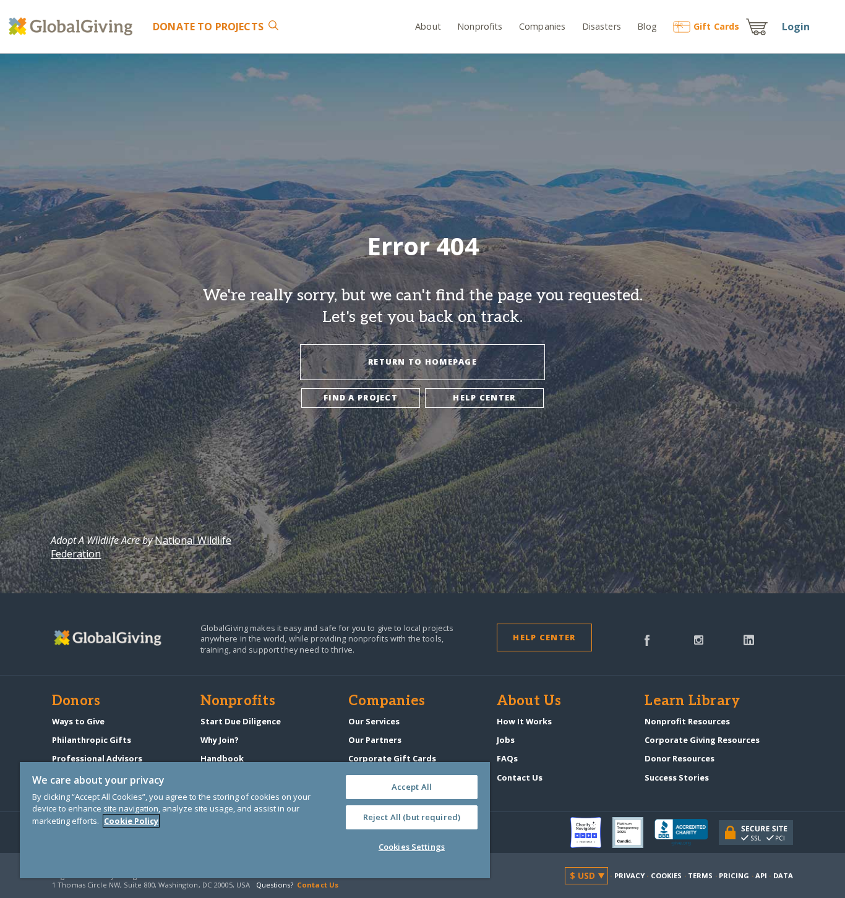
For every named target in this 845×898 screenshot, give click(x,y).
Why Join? (219, 739)
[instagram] (698, 639)
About (428, 26)
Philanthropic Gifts (91, 739)
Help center (484, 397)
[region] (255, 820)
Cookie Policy (131, 820)
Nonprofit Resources (687, 721)
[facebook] (647, 639)
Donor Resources (679, 758)
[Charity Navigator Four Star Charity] (591, 832)
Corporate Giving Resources (702, 739)
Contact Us (520, 777)
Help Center (544, 637)
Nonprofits (479, 26)
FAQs (507, 758)
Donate (208, 26)
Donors (76, 701)
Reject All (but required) (411, 817)
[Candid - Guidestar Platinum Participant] (633, 832)
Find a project (361, 397)
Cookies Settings (412, 846)
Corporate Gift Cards (392, 758)
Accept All (412, 786)
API (761, 875)
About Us (529, 701)
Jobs (506, 739)
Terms (700, 875)
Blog (647, 26)
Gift (716, 26)
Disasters (601, 26)
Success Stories (677, 777)
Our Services (374, 721)
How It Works (524, 721)
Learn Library (692, 701)
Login (796, 26)
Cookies (666, 875)
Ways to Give (78, 721)
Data (783, 875)
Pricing (734, 875)
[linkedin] (749, 639)
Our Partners (374, 739)
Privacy (629, 875)
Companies (542, 26)
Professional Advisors (97, 758)
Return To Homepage (422, 361)
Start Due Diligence (240, 721)
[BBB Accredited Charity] (686, 832)
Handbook (222, 758)
